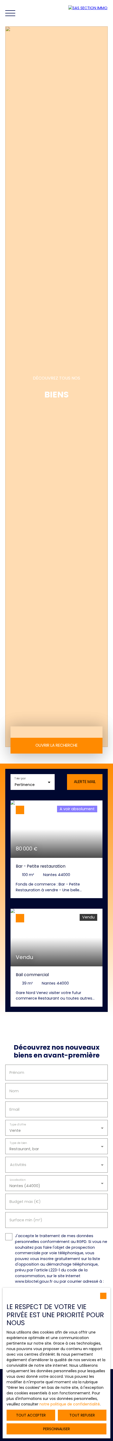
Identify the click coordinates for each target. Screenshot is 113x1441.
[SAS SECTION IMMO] (89, 13)
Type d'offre (18, 1124)
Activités (18, 1164)
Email (14, 1109)
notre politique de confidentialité (69, 1404)
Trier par (19, 778)
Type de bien (18, 1143)
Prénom (16, 1072)
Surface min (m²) (25, 1220)
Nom (14, 1091)
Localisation (18, 1180)
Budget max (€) (25, 1201)
